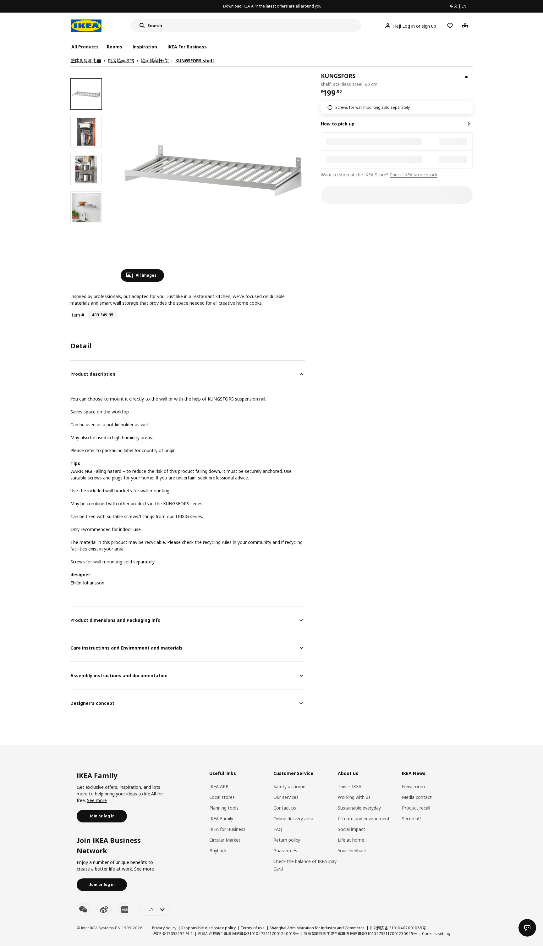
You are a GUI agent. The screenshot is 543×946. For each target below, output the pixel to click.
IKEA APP (218, 786)
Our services (286, 797)
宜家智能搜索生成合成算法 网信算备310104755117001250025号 (360, 933)
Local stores (222, 797)
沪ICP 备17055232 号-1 (172, 933)
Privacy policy (164, 928)
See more (97, 800)
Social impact (351, 829)
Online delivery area (293, 819)
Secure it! (411, 819)
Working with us (354, 797)
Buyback (218, 851)
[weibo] (104, 909)
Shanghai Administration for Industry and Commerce (317, 928)
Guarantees (285, 851)
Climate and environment (364, 819)
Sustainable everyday (359, 808)
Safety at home (289, 786)
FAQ (277, 829)
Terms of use (253, 928)
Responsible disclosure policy (208, 928)
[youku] (124, 909)
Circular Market (224, 840)
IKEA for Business (227, 829)
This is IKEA (349, 786)
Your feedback (352, 851)
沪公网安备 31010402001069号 (398, 928)
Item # (77, 315)
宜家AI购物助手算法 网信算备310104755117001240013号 (248, 933)
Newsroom (413, 786)
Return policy (286, 840)
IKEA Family (221, 819)
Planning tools (224, 808)
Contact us (284, 808)
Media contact (417, 797)
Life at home (351, 840)
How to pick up (337, 124)
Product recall (416, 808)
